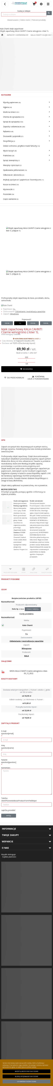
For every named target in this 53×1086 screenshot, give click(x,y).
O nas (5, 847)
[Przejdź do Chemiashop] (2, 35)
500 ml (45, 323)
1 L (14, 309)
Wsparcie (7, 841)
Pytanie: (8, 761)
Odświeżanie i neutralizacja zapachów (30, 311)
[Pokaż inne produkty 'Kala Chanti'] (26, 305)
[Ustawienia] (41, 4)
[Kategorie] (48, 4)
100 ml (7, 323)
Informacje (9, 828)
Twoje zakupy (10, 835)
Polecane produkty (39, 20)
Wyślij (8, 815)
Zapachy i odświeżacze (17, 35)
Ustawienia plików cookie (26, 1081)
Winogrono (14, 314)
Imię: (7, 746)
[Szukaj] (49, 13)
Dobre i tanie (25, 20)
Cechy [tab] (23, 572)
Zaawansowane (13, 20)
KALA (26, 656)
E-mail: (7, 732)
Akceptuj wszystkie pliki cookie (26, 1071)
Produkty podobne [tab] (10, 572)
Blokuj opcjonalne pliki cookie (26, 1076)
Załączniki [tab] (33, 572)
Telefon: (19, 799)
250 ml (32, 323)
